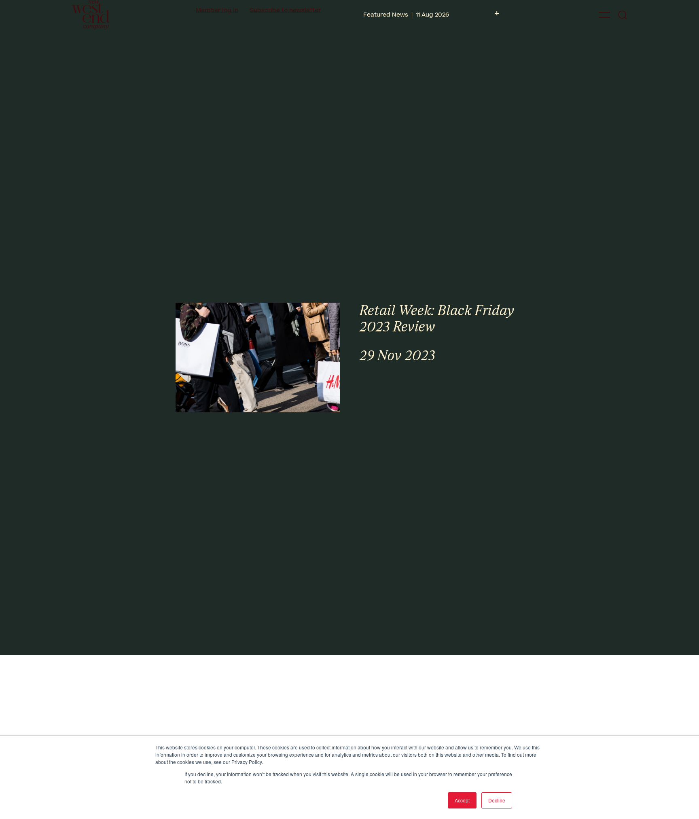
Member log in (217, 10)
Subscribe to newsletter (285, 10)
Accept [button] (462, 800)
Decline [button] (496, 800)
